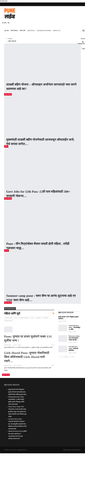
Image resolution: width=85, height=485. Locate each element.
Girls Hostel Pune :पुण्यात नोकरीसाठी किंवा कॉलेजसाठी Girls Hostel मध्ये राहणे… (26, 357)
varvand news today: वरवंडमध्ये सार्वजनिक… (73, 348)
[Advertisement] (42, 399)
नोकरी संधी (22, 30)
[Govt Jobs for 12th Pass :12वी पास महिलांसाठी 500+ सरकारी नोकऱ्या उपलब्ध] (42, 173)
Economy (45, 317)
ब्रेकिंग (6, 146)
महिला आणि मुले (8, 94)
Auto (15, 317)
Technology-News (44, 30)
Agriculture (8, 317)
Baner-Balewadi (24, 317)
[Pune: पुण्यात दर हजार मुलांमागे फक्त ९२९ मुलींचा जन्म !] (8, 329)
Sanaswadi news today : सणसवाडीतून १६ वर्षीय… (74, 327)
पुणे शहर (7, 30)
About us (56, 30)
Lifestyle (31, 30)
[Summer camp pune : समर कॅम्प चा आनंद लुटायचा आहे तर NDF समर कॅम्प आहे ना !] (42, 278)
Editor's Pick (8, 320)
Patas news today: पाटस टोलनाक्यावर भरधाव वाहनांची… (74, 338)
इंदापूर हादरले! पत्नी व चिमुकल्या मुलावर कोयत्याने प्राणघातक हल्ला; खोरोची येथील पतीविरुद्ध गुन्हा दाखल (17, 392)
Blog (32, 317)
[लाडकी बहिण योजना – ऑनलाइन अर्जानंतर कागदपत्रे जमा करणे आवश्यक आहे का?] (42, 69)
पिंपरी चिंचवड (14, 30)
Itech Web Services (76, 450)
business (38, 317)
